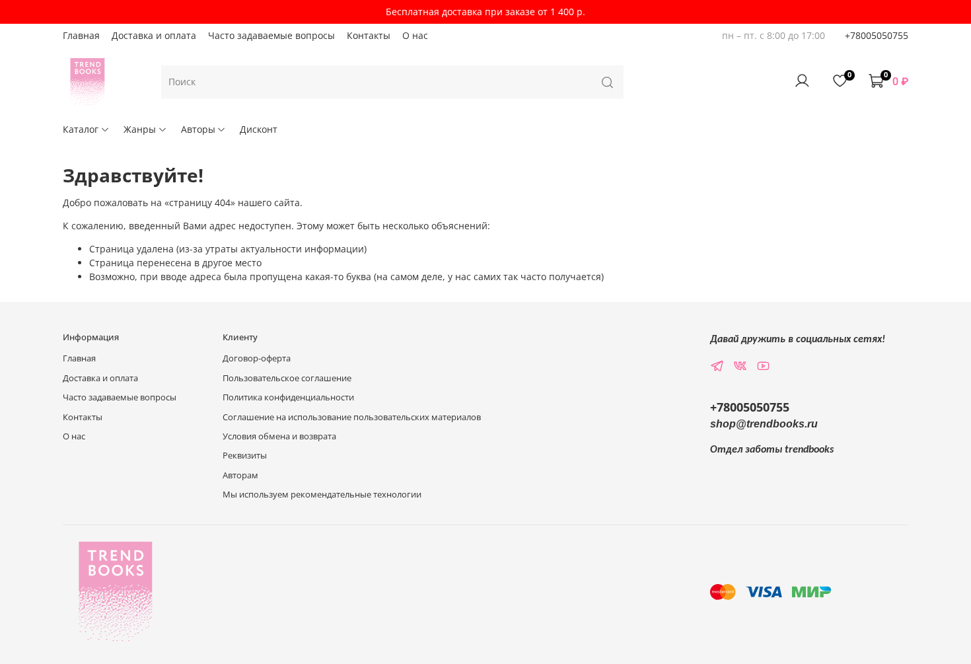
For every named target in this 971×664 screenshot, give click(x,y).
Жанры (140, 129)
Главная (81, 35)
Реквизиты (245, 455)
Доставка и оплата (154, 35)
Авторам (240, 475)
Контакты (368, 35)
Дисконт (258, 129)
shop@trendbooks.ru (764, 423)
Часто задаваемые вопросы (271, 35)
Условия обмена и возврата (279, 436)
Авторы (198, 129)
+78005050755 (876, 35)
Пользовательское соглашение (287, 378)
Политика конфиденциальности (288, 397)
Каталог (80, 129)
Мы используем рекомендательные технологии (322, 494)
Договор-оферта (257, 358)
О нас (415, 35)
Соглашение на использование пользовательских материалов (352, 417)
